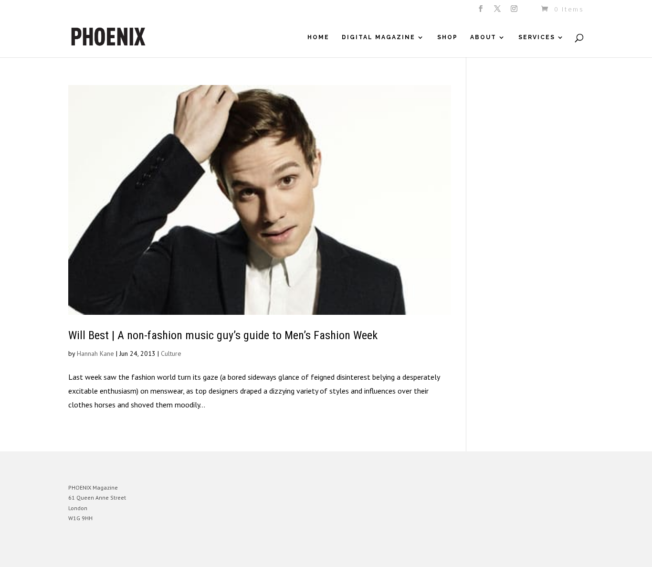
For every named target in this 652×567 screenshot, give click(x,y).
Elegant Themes (113, 552)
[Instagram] (515, 11)
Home (318, 37)
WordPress (172, 552)
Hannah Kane (95, 353)
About (483, 37)
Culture (171, 353)
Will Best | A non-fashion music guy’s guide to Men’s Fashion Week (223, 335)
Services (536, 37)
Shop (447, 37)
